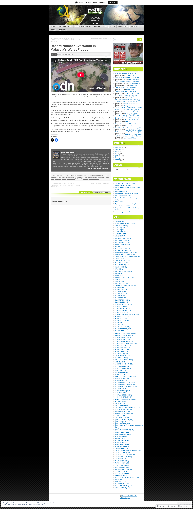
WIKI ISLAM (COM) (120, 481)
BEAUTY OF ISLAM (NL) (122, 248)
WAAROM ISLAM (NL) (121, 475)
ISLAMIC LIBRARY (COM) (122, 339)
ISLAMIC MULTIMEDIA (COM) (124, 341)
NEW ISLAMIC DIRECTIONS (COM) (125, 399)
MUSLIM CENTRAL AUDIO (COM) (125, 382)
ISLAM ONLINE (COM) (121, 312)
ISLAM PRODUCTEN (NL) (122, 316)
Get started (112, 2)
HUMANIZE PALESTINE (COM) (124, 277)
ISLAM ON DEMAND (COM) (123, 310)
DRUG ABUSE (119, 202)
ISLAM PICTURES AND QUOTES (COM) (127, 314)
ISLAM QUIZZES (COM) (122, 320)
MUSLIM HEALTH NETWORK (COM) (126, 387)
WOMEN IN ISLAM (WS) (122, 483)
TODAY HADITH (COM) (122, 461)
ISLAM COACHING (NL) (122, 298)
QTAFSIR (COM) (120, 415)
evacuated (90, 175)
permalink (85, 179)
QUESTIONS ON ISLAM (122, 417)
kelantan (107, 175)
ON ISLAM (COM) (120, 403)
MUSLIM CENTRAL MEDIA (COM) (125, 384)
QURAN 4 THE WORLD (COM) (124, 420)
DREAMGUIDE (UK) (121, 267)
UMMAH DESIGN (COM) (122, 467)
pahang (80, 177)
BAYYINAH (118, 246)
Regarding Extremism (121, 191)
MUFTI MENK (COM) (121, 380)
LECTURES (63, 30)
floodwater (101, 175)
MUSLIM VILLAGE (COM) (122, 391)
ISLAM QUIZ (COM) (121, 318)
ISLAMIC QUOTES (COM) (122, 347)
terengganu (58, 179)
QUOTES (117, 156)
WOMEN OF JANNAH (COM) (123, 486)
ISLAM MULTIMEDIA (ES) (122, 308)
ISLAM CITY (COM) (120, 296)
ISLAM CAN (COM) (120, 292)
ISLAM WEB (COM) (120, 322)
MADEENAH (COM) (120, 370)
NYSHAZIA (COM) (120, 401)
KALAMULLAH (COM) (121, 358)
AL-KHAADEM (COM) (121, 232)
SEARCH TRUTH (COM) (122, 440)
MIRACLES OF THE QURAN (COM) (125, 376)
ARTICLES (118, 147)
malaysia (53, 177)
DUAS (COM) (119, 269)
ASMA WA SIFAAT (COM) (122, 244)
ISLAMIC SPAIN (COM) (122, 349)
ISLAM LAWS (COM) (121, 306)
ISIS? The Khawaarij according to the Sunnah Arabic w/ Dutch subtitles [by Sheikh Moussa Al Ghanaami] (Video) (129, 100)
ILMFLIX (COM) (119, 281)
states (52, 179)
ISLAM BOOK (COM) (121, 289)
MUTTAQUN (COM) (120, 393)
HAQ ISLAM (118, 273)
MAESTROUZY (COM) (121, 372)
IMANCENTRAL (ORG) (121, 283)
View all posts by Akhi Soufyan (98, 168)
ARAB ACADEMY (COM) (122, 242)
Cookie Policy (39, 504)
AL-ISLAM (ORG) (120, 230)
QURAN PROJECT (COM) (122, 424)
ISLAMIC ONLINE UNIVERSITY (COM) (126, 343)
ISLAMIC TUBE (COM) (121, 351)
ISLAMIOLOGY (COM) (121, 354)
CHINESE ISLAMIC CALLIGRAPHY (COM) (127, 256)
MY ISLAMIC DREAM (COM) (123, 397)
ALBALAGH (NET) (120, 236)
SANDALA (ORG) (120, 438)
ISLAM (112, 27)
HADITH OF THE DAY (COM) (123, 271)
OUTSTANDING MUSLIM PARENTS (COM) (127, 407)
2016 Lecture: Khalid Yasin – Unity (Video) (127, 77)
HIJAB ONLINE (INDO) (121, 275)
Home (53, 27)
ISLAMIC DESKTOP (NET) (123, 337)
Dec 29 (54, 54)
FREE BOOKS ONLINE (83, 27)
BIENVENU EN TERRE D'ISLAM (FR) (126, 252)
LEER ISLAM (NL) (120, 362)
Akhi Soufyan (69, 54)
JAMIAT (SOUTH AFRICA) (122, 356)
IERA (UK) (118, 279)
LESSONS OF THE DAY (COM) (124, 364)
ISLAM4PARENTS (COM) (122, 327)
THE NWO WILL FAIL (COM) (123, 457)
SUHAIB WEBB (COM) (121, 448)
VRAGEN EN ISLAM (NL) (122, 473)
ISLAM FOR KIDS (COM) (122, 300)
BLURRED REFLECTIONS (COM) (125, 254)
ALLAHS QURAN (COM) (122, 240)
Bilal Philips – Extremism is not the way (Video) (129, 128)
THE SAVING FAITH (121, 459)
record (102, 177)
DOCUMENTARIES (65, 27)
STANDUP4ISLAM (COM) (122, 444)
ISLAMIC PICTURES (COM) (123, 345)
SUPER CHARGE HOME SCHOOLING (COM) (128, 450)
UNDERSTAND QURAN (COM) (124, 469)
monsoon (71, 177)
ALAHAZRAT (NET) (120, 234)
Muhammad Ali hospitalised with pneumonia (127, 193)
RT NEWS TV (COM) (121, 436)
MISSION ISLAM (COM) (122, 378)
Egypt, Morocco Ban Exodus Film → (101, 38)
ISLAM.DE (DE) (119, 325)
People (85, 177)
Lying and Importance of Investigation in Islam (128, 212)
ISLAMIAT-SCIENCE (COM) (123, 329)
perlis (92, 177)
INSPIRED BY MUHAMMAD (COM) (125, 285)
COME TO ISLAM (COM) (122, 261)
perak (89, 177)
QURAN (134, 27)
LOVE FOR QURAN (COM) (123, 368)
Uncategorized (119, 158)
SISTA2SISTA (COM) (121, 442)
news (76, 177)
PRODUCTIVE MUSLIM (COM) (124, 413)
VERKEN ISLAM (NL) (121, 471)
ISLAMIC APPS (119, 331)
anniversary (83, 175)
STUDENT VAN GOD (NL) (122, 446)
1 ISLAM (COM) (119, 221)
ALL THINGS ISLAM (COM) (123, 238)
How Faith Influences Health (123, 195)
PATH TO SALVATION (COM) (123, 409)
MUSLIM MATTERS (121, 389)
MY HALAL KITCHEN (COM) (123, 395)
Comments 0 (86, 192)
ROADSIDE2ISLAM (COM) (123, 434)
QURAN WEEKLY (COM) (122, 432)
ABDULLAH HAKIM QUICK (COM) (125, 223)
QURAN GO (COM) (120, 422)
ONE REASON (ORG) (121, 405)
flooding (95, 175)
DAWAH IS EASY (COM (122, 263)
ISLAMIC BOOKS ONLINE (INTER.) (125, 333)
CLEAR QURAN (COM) (121, 259)
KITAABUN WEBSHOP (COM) (124, 360)
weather (72, 179)
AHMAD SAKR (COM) (121, 226)
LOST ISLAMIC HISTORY (122, 366)
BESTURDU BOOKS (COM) (123, 250)
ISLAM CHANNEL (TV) (121, 294)
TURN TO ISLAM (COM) (122, 465)
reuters (107, 177)
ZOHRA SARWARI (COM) (122, 488)
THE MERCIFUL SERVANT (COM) (125, 455)
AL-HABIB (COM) (120, 228)
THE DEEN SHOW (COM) (122, 453)
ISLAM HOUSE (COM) (121, 302)
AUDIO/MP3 (118, 149)
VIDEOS (117, 160)
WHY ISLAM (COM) (120, 479)
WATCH (53, 30)
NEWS (71, 175)
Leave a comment (94, 179)
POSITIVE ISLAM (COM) (122, 411)
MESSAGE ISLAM (120, 374)
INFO (105, 27)
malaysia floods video (62, 177)
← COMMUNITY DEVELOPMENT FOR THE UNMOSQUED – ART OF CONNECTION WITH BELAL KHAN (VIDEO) (65, 40)
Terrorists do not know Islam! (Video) (125, 91)
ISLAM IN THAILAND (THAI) (123, 304)
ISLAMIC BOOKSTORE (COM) (124, 335)
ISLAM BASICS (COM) (121, 287)
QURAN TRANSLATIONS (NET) (124, 430)
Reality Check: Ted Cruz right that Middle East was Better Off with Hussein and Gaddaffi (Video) (128, 136)
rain (96, 177)
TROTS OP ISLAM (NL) (122, 463)
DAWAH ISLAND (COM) (122, 265)
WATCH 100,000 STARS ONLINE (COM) (127, 477)
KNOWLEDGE (123, 27)
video (68, 179)
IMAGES (97, 27)
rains (99, 177)
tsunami (64, 179)
